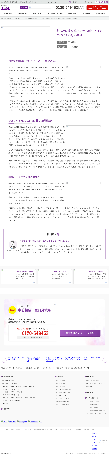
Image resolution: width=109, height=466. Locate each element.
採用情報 (14, 2)
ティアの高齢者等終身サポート (96, 410)
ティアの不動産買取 (93, 407)
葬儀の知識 (72, 13)
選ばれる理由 (8, 13)
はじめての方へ (61, 386)
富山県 (32, 386)
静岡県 (25, 386)
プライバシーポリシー (100, 453)
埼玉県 (13, 397)
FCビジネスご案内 (52, 429)
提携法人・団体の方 (25, 2)
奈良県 (13, 392)
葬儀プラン (37, 13)
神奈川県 (19, 397)
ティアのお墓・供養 (93, 401)
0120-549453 (67, 7)
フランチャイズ (38, 2)
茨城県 (33, 397)
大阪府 (6, 392)
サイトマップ (69, 453)
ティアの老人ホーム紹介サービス (97, 413)
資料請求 (89, 386)
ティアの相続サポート (93, 404)
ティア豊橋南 (73, 47)
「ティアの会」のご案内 (54, 13)
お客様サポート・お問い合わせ (96, 383)
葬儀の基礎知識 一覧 (63, 401)
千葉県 (27, 397)
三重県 (19, 386)
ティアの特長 (61, 380)
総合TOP (23, 7)
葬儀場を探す (23, 13)
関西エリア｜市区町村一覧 (11, 389)
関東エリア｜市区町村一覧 (11, 395)
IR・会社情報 (5, 2)
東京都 (6, 397)
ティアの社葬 (10, 429)
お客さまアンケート (63, 398)
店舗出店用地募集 (39, 429)
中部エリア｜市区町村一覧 (11, 383)
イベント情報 (86, 13)
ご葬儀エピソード (62, 395)
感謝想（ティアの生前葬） (23, 429)
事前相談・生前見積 (93, 380)
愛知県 (6, 386)
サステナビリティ (50, 2)
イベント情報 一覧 (63, 404)
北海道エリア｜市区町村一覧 (11, 400)
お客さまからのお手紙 (63, 392)
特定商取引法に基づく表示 (83, 453)
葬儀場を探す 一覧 (8, 380)
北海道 (6, 403)
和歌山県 (19, 392)
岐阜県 (13, 386)
